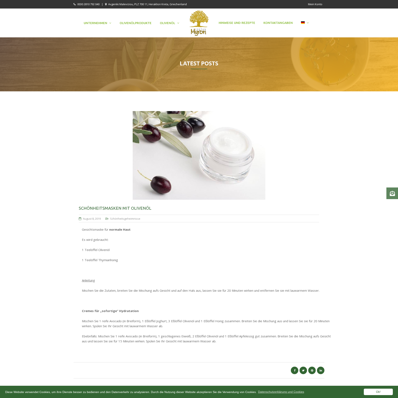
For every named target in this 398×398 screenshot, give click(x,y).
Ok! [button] (378, 391)
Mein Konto (315, 4)
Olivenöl (167, 23)
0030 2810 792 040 (88, 4)
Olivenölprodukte (136, 23)
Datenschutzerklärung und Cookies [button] (281, 391)
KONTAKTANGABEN (278, 22)
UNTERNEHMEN (95, 23)
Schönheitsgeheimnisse (125, 218)
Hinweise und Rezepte (237, 22)
